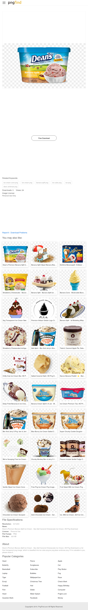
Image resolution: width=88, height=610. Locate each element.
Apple (60, 561)
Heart (4, 561)
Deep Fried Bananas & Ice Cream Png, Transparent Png (23, 404)
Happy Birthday (63, 585)
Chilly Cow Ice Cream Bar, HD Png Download (19, 376)
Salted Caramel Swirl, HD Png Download (46, 376)
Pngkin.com (62, 593)
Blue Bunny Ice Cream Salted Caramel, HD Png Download (52, 431)
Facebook (33, 598)
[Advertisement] (44, 27)
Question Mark (7, 598)
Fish (4, 589)
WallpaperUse (35, 577)
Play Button (62, 569)
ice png (68, 182)
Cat (59, 565)
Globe (32, 589)
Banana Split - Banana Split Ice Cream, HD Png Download (52, 292)
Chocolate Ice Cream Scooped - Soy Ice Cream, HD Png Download (27, 515)
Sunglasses (34, 565)
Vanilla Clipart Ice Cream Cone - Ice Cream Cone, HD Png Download (28, 487)
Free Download (44, 138)
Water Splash (35, 593)
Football (5, 585)
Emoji (4, 581)
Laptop (4, 573)
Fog (59, 573)
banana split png (42, 182)
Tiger (4, 577)
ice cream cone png (11, 182)
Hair (31, 585)
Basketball (6, 569)
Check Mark (62, 581)
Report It (5, 232)
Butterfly (5, 565)
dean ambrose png (10, 186)
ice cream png (27, 182)
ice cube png (57, 182)
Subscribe (34, 569)
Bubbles (33, 573)
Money (60, 598)
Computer (61, 589)
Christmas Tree (36, 581)
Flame (32, 561)
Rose (60, 577)
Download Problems (19, 232)
